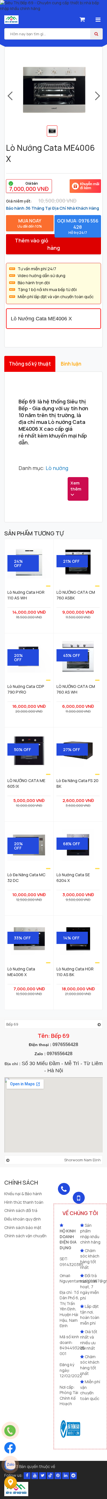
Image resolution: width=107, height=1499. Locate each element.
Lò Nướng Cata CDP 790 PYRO (25, 689)
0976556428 (65, 1044)
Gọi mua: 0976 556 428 (77, 226)
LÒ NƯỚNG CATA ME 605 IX (26, 783)
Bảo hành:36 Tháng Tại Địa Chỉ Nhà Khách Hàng (52, 208)
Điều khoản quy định (22, 1219)
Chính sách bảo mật (22, 1227)
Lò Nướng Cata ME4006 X (21, 971)
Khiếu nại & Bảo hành (23, 1193)
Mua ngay (29, 223)
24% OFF (18, 563)
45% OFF (71, 655)
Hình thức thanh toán (23, 1202)
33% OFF (22, 938)
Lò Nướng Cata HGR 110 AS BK (75, 971)
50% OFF (22, 749)
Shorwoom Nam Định (82, 1159)
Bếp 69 (12, 1024)
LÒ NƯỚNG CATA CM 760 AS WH (75, 689)
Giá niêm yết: (19, 201)
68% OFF (71, 843)
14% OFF (71, 938)
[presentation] (9, 96)
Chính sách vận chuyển (25, 1235)
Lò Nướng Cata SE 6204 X (73, 877)
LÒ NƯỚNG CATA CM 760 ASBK (75, 594)
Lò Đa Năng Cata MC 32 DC (26, 877)
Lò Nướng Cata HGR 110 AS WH (26, 594)
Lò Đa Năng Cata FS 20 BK (77, 783)
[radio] (29, 186)
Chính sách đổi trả (20, 1210)
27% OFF (71, 749)
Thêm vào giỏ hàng (37, 244)
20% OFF (18, 657)
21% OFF (71, 561)
